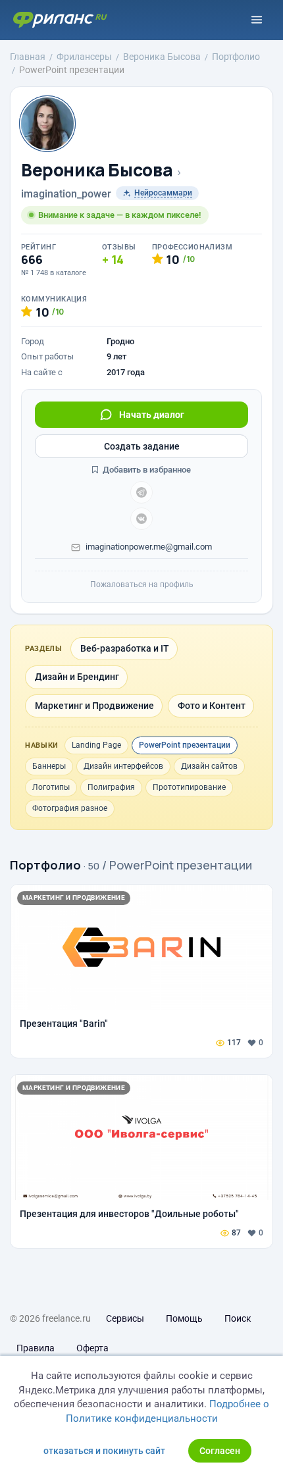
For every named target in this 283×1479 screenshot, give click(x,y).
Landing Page (96, 745)
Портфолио (45, 865)
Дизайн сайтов (209, 766)
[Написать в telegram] (141, 492)
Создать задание (142, 446)
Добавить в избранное (146, 470)
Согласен (219, 1450)
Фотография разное (69, 808)
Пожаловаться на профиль (141, 584)
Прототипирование (189, 787)
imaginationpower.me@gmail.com (149, 547)
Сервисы (125, 1318)
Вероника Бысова (96, 170)
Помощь (184, 1318)
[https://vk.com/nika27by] (141, 518)
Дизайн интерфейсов (123, 766)
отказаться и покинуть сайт (104, 1450)
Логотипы (51, 787)
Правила (35, 1348)
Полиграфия (111, 787)
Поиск (237, 1318)
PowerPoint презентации (184, 745)
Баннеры (49, 766)
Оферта (92, 1348)
